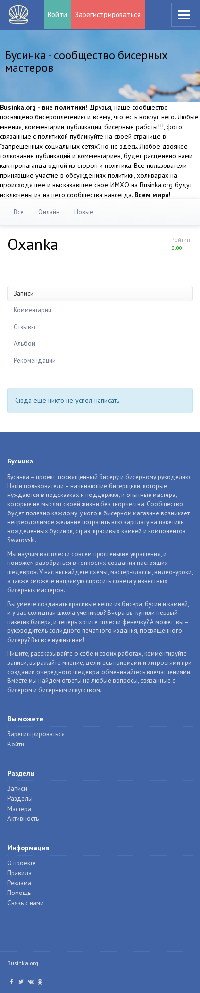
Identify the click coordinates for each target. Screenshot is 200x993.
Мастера (19, 809)
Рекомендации (35, 360)
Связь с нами (25, 903)
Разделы (20, 798)
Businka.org (22, 963)
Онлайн (49, 212)
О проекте (21, 863)
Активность (23, 818)
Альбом (24, 343)
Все (19, 212)
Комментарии (32, 310)
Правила (19, 873)
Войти (57, 14)
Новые (83, 212)
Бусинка (18, 14)
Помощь (19, 893)
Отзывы (24, 327)
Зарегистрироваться (108, 14)
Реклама (19, 883)
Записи (23, 293)
